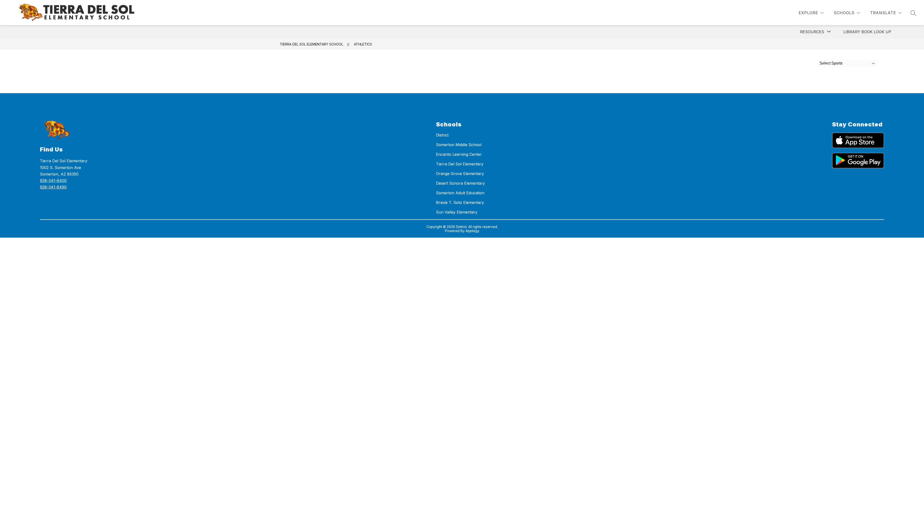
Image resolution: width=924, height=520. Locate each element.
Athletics (363, 44)
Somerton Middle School (458, 144)
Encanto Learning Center (459, 154)
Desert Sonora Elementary (460, 183)
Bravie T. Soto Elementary (460, 202)
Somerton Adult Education (460, 192)
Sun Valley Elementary (456, 212)
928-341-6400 (53, 180)
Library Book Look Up (867, 31)
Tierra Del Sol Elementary (459, 164)
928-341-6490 (53, 187)
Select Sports (831, 63)
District (442, 135)
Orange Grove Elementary (460, 173)
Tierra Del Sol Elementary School (311, 44)
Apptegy (472, 231)
